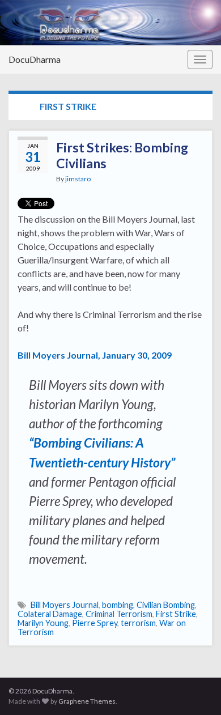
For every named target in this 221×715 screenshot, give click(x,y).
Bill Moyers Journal (65, 605)
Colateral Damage (50, 614)
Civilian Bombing (166, 605)
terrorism (138, 623)
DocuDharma (34, 59)
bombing (117, 605)
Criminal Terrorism (119, 614)
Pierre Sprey (94, 623)
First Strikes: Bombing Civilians (122, 155)
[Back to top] (195, 689)
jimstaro (78, 179)
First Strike (176, 614)
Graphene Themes (87, 701)
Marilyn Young (43, 623)
